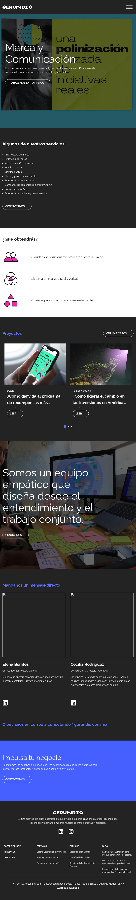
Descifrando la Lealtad (79, 852)
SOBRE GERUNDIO (12, 846)
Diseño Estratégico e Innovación (52, 852)
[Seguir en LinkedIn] (5, 703)
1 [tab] (65, 426)
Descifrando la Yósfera (79, 857)
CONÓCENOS (13, 535)
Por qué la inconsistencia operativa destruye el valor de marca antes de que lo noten (116, 862)
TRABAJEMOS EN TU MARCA (26, 82)
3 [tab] (71, 426)
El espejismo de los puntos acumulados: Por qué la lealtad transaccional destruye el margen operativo (116, 871)
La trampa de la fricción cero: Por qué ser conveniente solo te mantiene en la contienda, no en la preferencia (117, 853)
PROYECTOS (9, 852)
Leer (13, 413)
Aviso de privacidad (68, 888)
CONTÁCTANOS (15, 206)
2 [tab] (68, 426)
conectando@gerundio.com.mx (77, 724)
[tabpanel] (35, 381)
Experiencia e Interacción (48, 863)
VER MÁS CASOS (116, 333)
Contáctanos (15, 779)
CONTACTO (9, 857)
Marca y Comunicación (47, 857)
